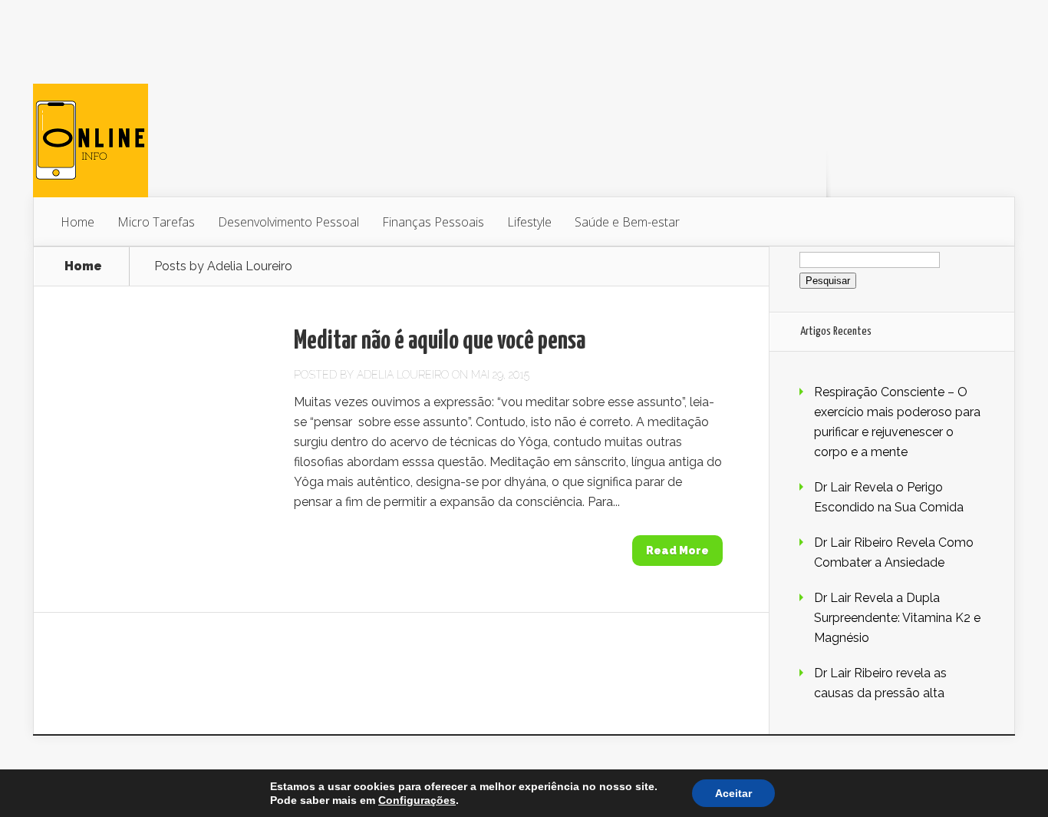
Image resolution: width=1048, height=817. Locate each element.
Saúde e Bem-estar (627, 221)
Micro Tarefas (156, 221)
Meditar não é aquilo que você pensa (439, 341)
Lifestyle (529, 221)
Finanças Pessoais (433, 221)
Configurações (417, 800)
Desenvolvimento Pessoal (288, 221)
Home (77, 221)
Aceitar (733, 793)
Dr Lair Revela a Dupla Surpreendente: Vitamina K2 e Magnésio (897, 617)
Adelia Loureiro (403, 375)
